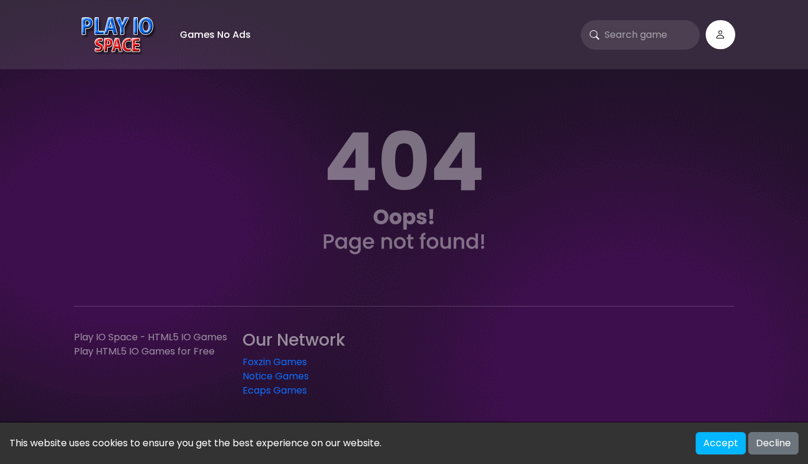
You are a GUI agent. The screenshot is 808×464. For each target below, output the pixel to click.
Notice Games (276, 376)
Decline (773, 443)
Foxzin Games (275, 362)
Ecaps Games (275, 390)
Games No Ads (215, 34)
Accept (720, 443)
